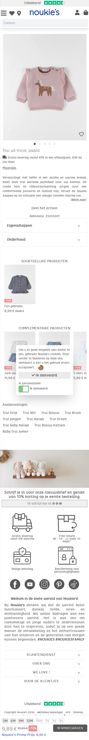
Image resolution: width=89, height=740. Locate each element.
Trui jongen (12, 419)
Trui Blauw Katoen (49, 425)
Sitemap (78, 712)
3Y (54, 721)
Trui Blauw (50, 413)
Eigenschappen (19, 225)
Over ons (41, 663)
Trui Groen (58, 419)
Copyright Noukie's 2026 (19, 712)
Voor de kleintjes (41, 681)
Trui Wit (29, 413)
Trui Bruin (73, 413)
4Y (61, 721)
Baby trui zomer (16, 431)
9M (21, 721)
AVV (68, 712)
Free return (66, 538)
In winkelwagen (70, 728)
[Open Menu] (3, 13)
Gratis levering (22, 537)
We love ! (41, 672)
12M (30, 721)
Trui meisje (35, 419)
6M (13, 721)
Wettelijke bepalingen (50, 712)
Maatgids (9, 168)
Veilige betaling (22, 569)
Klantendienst (41, 655)
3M (5, 721)
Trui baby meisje (16, 425)
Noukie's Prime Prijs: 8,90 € (24, 735)
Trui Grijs (10, 413)
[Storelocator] (19, 14)
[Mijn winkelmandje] (86, 13)
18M (39, 721)
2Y (47, 721)
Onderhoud (16, 239)
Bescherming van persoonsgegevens (66, 570)
